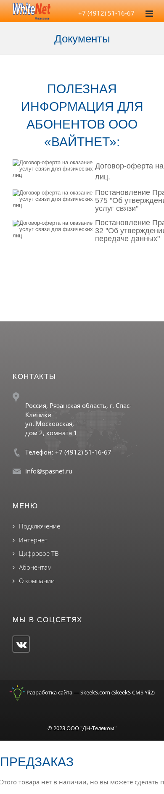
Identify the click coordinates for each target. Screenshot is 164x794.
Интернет (33, 540)
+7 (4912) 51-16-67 (106, 13)
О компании (37, 580)
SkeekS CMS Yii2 (133, 692)
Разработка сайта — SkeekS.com (67, 692)
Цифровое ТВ (38, 553)
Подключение (39, 526)
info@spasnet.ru (48, 471)
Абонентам (35, 567)
